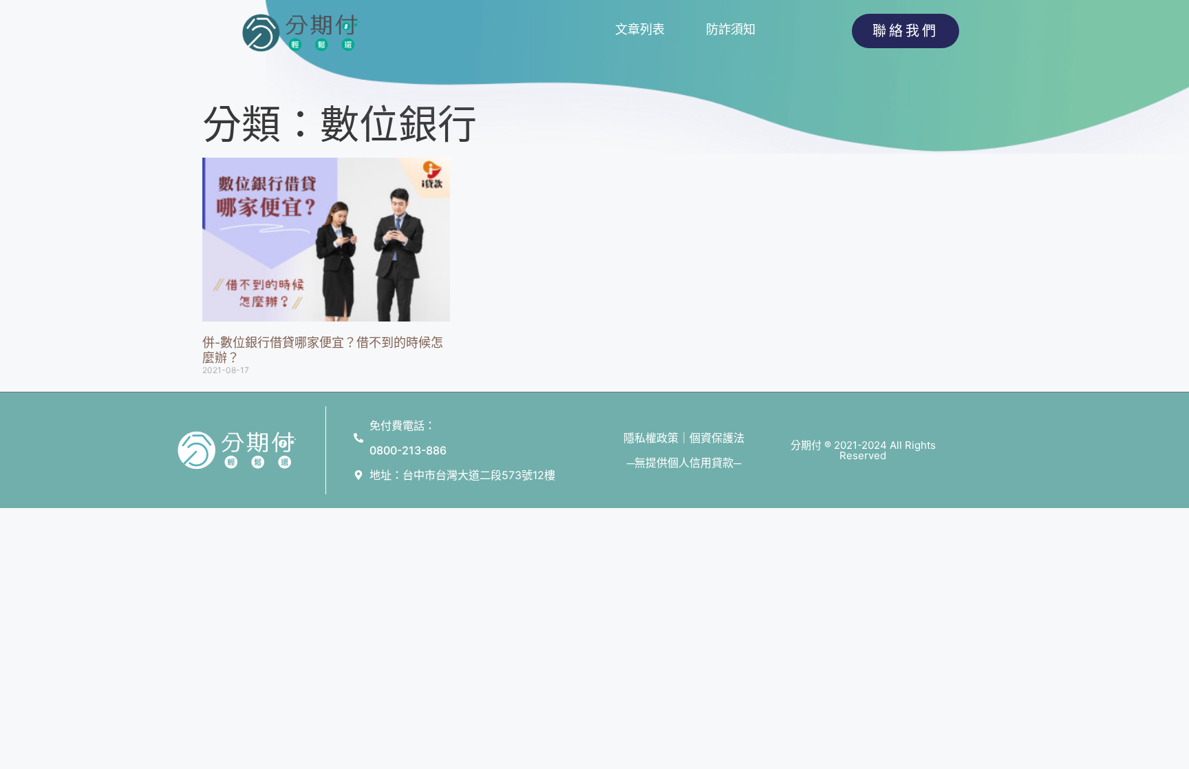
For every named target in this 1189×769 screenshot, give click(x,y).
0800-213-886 (408, 450)
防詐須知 (731, 29)
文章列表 (640, 29)
